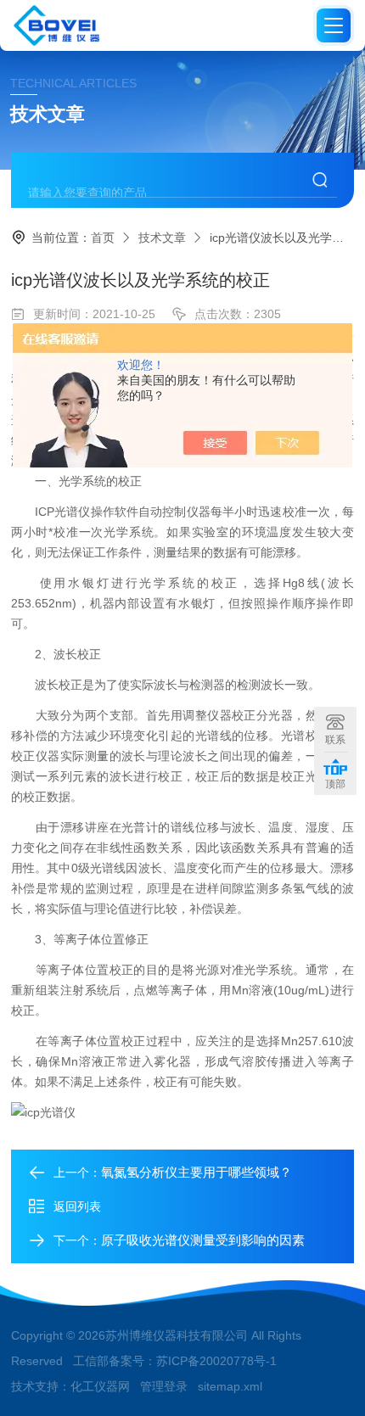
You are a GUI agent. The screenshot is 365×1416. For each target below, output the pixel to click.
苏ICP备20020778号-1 (216, 1361)
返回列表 (77, 1206)
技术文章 (162, 237)
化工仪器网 (100, 1386)
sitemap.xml (230, 1386)
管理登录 (164, 1386)
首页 (103, 237)
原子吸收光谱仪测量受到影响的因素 (203, 1240)
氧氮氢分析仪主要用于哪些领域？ (196, 1172)
